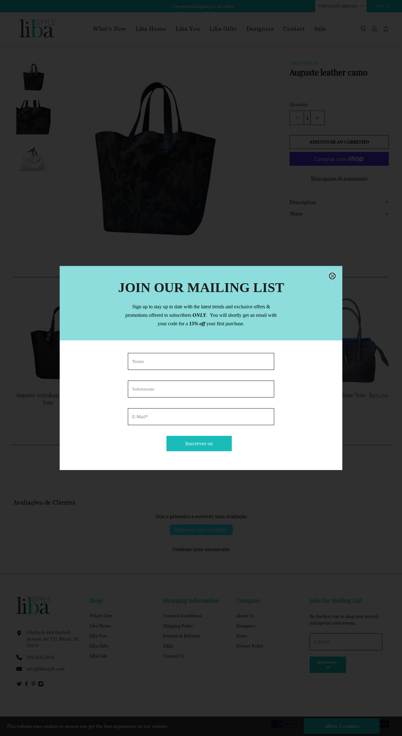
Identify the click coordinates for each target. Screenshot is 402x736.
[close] (332, 276)
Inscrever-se (199, 443)
